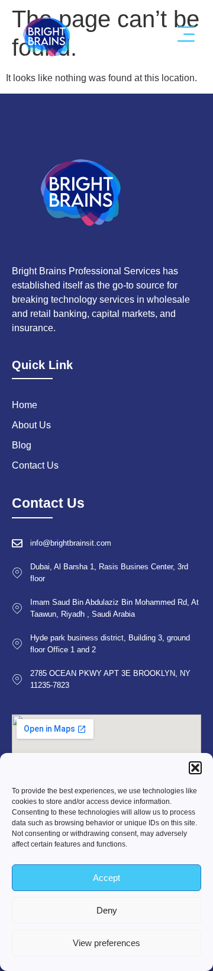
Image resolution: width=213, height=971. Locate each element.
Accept (106, 878)
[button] (195, 768)
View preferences (106, 943)
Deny (106, 910)
